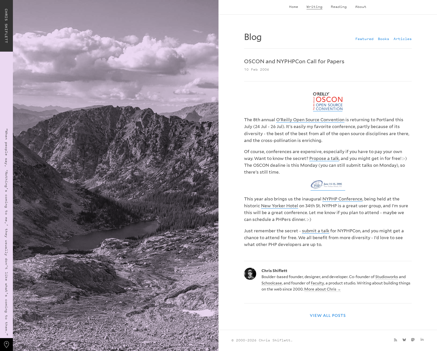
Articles (403, 38)
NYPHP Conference (342, 198)
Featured (364, 38)
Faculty (317, 283)
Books (383, 38)
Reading (339, 6)
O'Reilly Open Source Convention (310, 119)
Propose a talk (324, 158)
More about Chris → (322, 289)
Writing (314, 6)
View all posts (328, 315)
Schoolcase (271, 283)
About (360, 6)
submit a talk (315, 230)
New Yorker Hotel (279, 205)
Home (293, 6)
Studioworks (386, 276)
